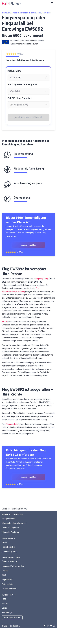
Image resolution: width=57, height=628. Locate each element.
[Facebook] (48, 626)
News (4, 542)
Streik (4, 321)
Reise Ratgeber (8, 547)
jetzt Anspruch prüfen (27, 117)
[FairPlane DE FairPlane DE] (11, 3)
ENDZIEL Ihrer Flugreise (19, 98)
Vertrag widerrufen (12, 617)
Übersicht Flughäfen (10, 532)
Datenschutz (7, 584)
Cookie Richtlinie (9, 589)
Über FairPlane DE (9, 561)
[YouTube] (51, 626)
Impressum (7, 579)
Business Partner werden (13, 566)
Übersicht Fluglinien (10, 509)
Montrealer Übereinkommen (14, 523)
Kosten (5, 603)
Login (4, 608)
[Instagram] (54, 626)
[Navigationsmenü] (52, 3)
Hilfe (4, 599)
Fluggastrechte (8, 518)
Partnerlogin (7, 612)
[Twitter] (44, 626)
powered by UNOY (10, 551)
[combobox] (28, 91)
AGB (4, 575)
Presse (5, 570)
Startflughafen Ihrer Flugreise (23, 84)
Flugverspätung (41, 279)
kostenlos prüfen (28, 245)
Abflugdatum (14, 71)
